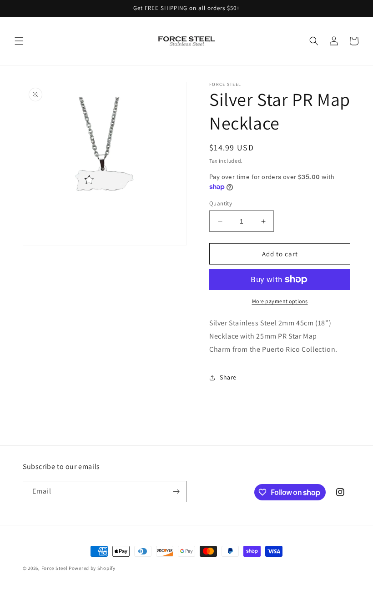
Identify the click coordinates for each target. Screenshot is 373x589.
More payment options (280, 301)
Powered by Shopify (92, 568)
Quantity (220, 203)
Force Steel (54, 568)
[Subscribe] (176, 491)
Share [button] (228, 377)
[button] (19, 41)
